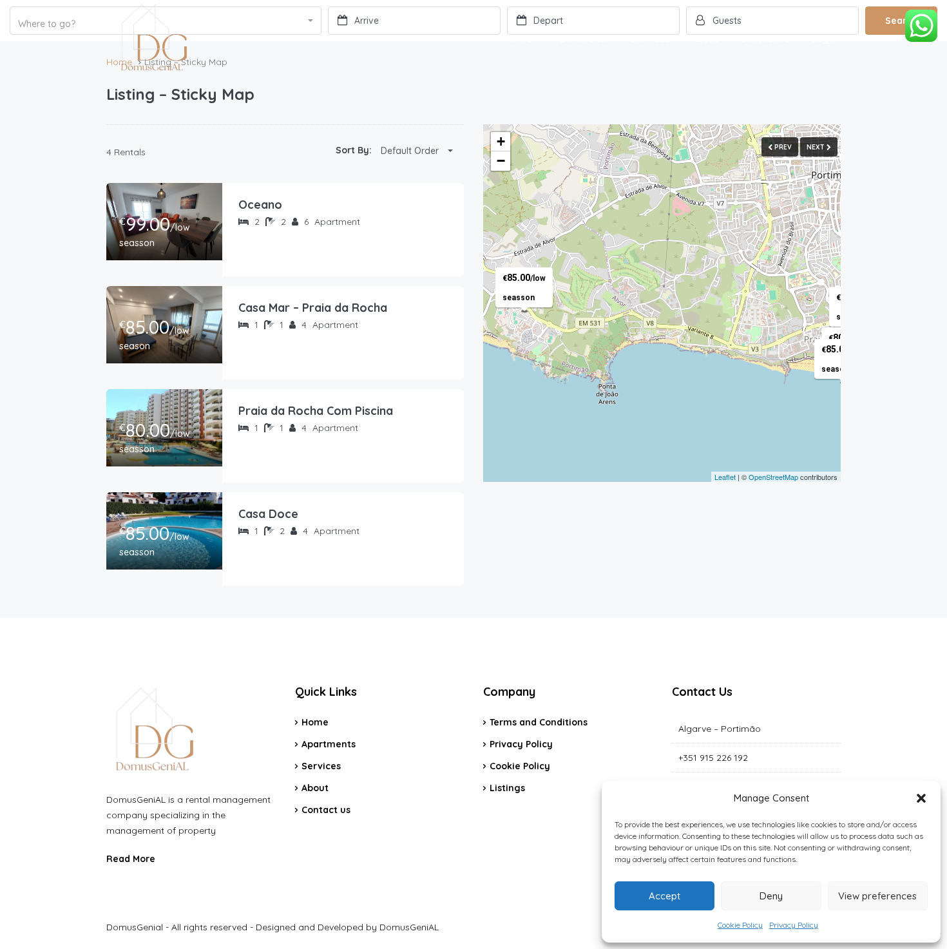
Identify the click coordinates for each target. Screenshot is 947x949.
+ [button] (501, 141)
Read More (130, 859)
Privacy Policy (793, 925)
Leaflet (725, 477)
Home (518, 38)
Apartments (581, 38)
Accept (664, 896)
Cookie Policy (740, 925)
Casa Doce (268, 513)
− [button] (501, 161)
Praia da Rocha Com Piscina (315, 410)
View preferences (877, 896)
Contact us (764, 38)
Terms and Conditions (539, 722)
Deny (771, 896)
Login (824, 38)
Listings (507, 788)
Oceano (260, 204)
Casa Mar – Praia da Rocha (312, 307)
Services (649, 38)
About (704, 38)
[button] (921, 798)
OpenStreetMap (773, 477)
